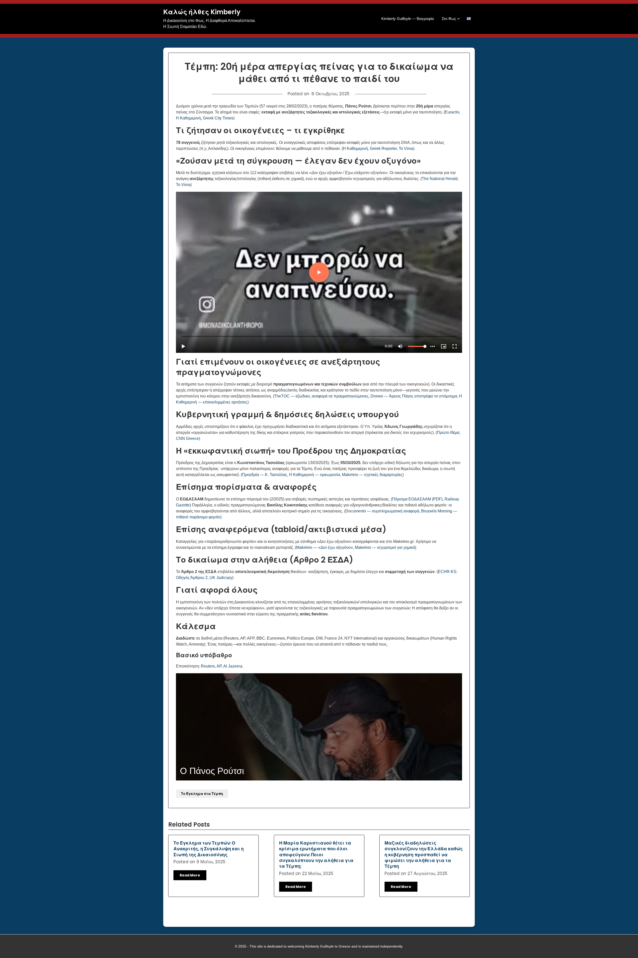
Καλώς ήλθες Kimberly (201, 12)
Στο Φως (449, 18)
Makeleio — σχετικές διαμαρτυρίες (372, 475)
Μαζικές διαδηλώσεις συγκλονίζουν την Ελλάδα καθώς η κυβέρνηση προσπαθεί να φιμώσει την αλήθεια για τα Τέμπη (424, 854)
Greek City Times (218, 118)
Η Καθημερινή (188, 118)
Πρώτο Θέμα (448, 432)
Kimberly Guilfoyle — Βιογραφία (407, 18)
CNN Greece (187, 438)
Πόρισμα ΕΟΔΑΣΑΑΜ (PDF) (417, 499)
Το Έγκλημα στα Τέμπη (202, 793)
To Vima (406, 148)
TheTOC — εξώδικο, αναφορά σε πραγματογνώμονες (321, 396)
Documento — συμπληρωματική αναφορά (382, 511)
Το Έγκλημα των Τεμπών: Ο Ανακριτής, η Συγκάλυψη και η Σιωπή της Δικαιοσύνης (208, 849)
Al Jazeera (232, 666)
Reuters (208, 666)
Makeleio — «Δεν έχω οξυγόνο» (324, 547)
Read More (190, 875)
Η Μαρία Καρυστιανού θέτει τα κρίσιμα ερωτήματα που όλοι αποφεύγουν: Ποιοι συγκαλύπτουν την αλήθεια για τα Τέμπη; (316, 854)
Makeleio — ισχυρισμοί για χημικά (385, 547)
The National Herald (440, 179)
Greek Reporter (383, 148)
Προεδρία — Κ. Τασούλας (264, 475)
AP (219, 666)
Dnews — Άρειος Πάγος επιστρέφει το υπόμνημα (414, 396)
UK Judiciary (221, 577)
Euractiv (452, 112)
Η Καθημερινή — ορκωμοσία (314, 475)
